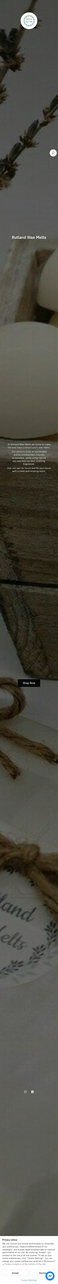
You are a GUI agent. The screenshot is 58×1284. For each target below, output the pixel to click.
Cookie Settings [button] (29, 1280)
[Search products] (53, 153)
